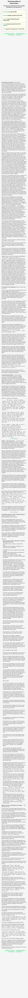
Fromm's (5, 15)
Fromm (4, 24)
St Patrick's (5, 11)
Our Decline (18, 35)
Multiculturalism (20, 33)
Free (5, 29)
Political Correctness (9, 33)
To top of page (14, 438)
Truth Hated (11, 35)
